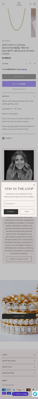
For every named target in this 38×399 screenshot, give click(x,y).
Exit (27, 212)
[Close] (34, 185)
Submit (11, 212)
